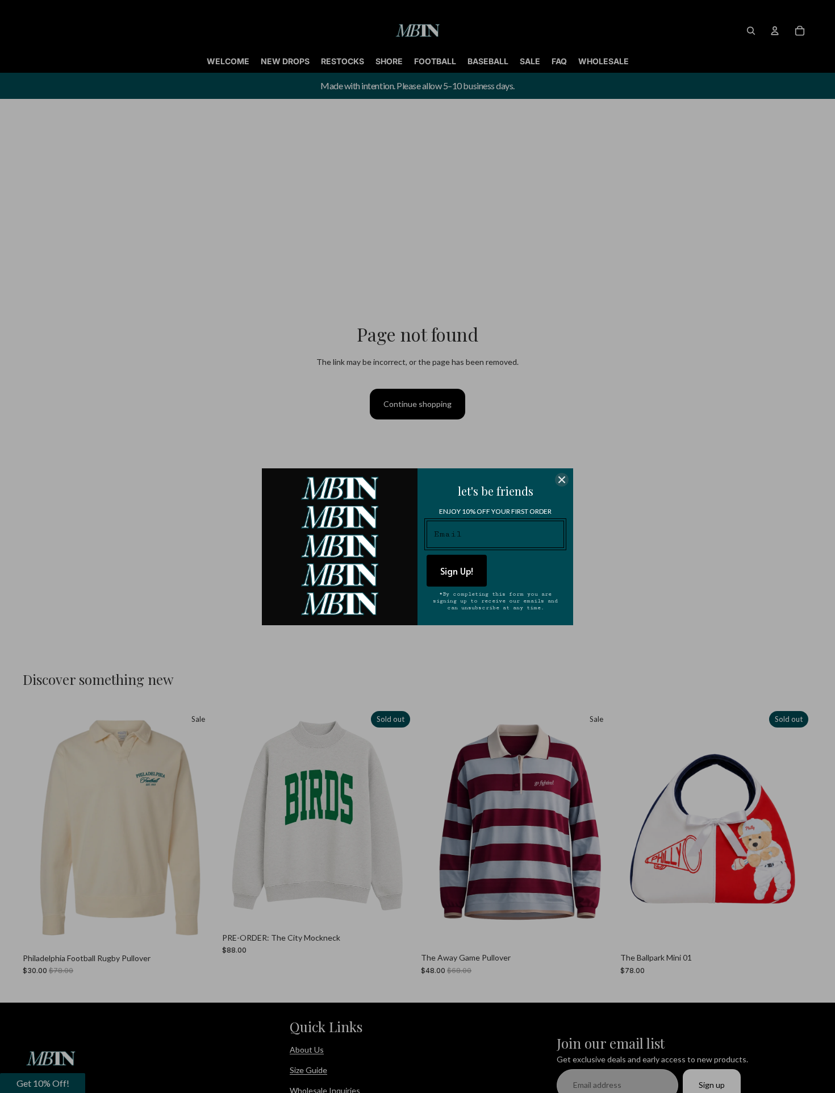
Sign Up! (456, 570)
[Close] (562, 480)
